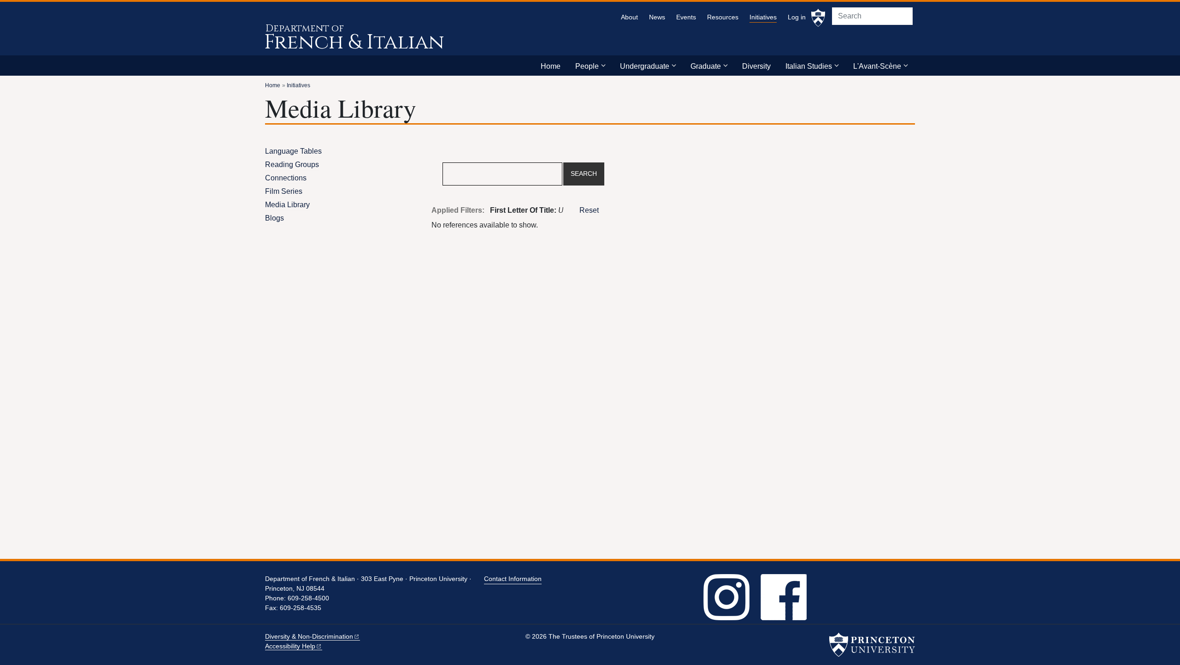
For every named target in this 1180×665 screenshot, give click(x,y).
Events (686, 17)
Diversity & (309, 636)
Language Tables (293, 151)
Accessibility (290, 646)
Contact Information (513, 578)
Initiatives (763, 17)
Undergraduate (644, 66)
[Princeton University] (818, 18)
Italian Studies (808, 66)
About (629, 17)
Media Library (287, 204)
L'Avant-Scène (877, 66)
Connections (286, 178)
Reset (589, 210)
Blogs (274, 218)
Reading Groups (292, 164)
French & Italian (354, 42)
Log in (797, 17)
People (587, 66)
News (657, 17)
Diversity (756, 66)
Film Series (283, 191)
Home (550, 66)
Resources (722, 17)
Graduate (705, 66)
